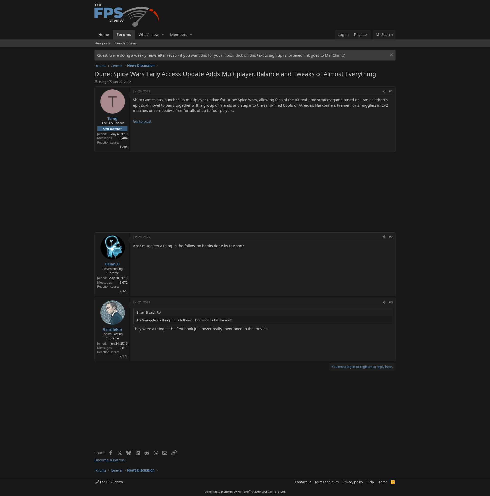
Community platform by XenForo (245, 491)
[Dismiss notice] (390, 55)
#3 (391, 302)
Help (370, 482)
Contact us (303, 482)
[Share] (384, 91)
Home (103, 34)
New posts (102, 43)
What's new (149, 34)
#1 (391, 91)
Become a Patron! (110, 459)
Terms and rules (327, 482)
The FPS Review (111, 482)
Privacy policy (352, 482)
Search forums (126, 43)
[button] (162, 34)
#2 (391, 237)
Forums (124, 34)
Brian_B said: (145, 312)
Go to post (142, 121)
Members (178, 34)
